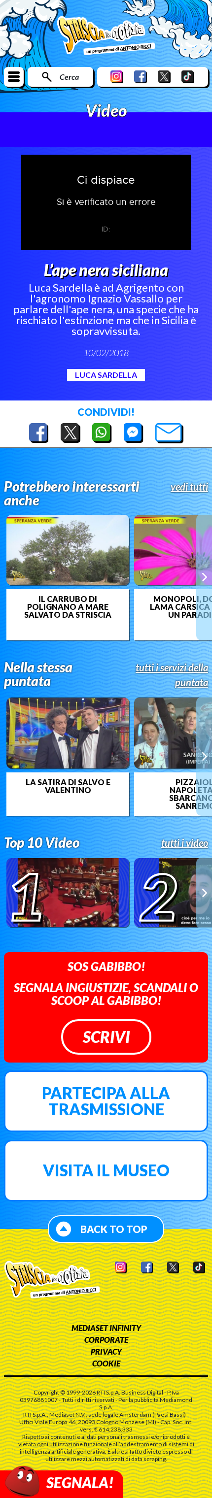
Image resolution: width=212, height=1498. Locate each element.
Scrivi (106, 1036)
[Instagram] (116, 76)
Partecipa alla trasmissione (106, 1101)
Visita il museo (106, 1170)
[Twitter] (164, 76)
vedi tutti (189, 487)
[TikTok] (187, 76)
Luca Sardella (106, 374)
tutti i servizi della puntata (172, 675)
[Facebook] (140, 76)
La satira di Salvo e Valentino (68, 786)
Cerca (69, 76)
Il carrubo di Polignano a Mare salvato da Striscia (67, 607)
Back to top (113, 1229)
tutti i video (184, 843)
